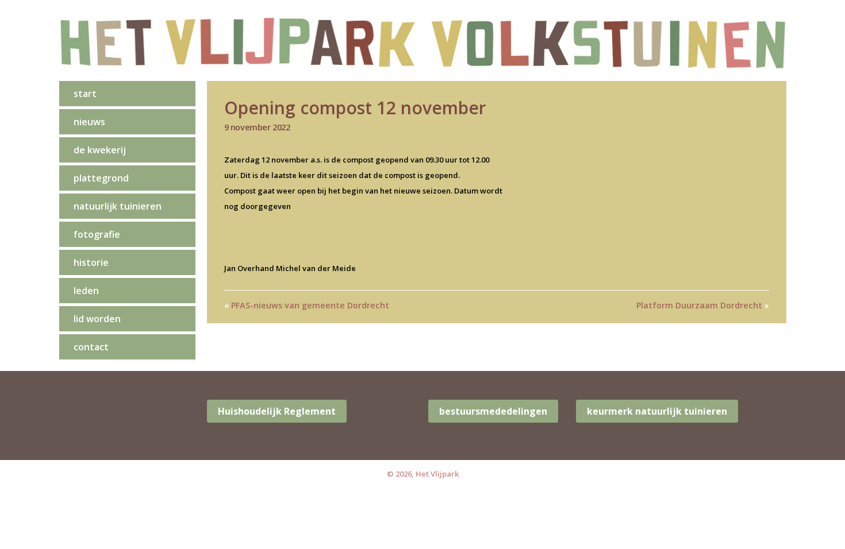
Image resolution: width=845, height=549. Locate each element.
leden (86, 290)
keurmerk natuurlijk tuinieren (657, 411)
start (85, 93)
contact (91, 347)
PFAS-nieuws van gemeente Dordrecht (310, 305)
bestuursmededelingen (493, 411)
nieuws (89, 121)
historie (91, 262)
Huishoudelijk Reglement (277, 411)
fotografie (97, 234)
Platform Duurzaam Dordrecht (699, 305)
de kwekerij (100, 150)
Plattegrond (101, 178)
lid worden (97, 318)
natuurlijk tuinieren (118, 206)
